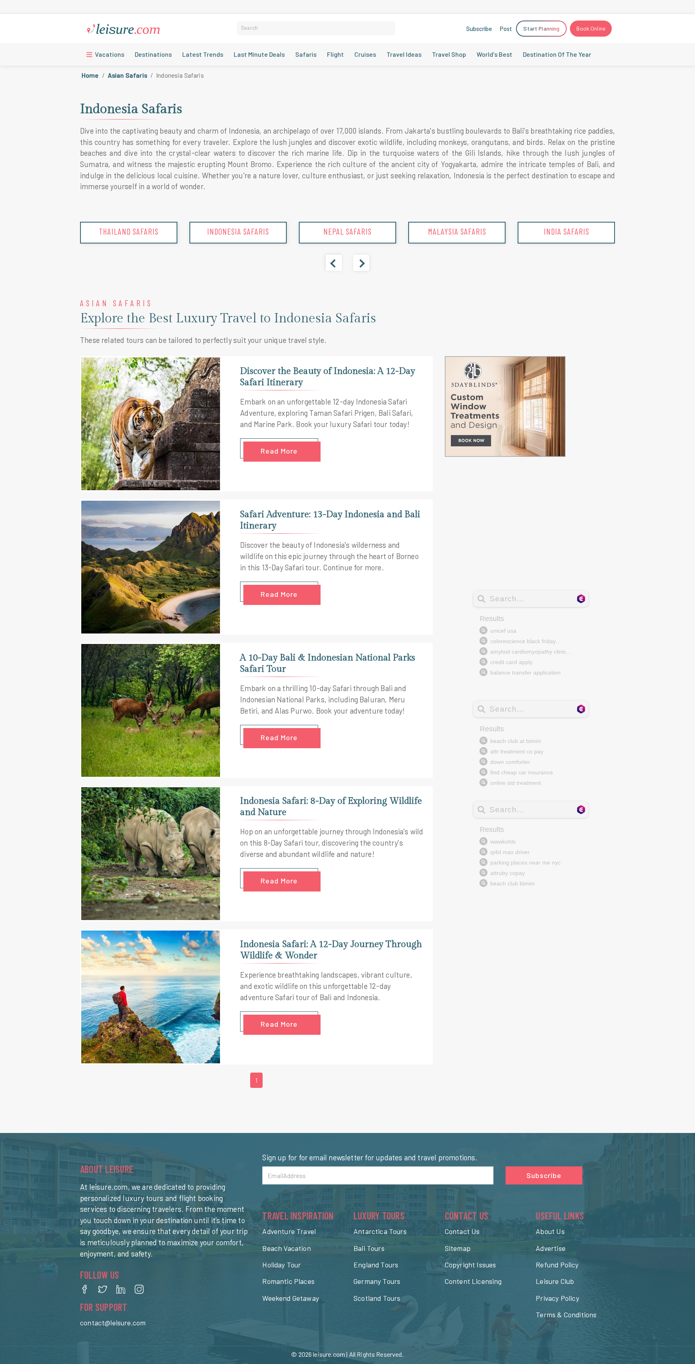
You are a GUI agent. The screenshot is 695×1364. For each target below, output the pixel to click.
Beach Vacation (286, 1248)
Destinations (153, 54)
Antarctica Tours (380, 1231)
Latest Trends (202, 54)
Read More (279, 450)
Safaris (306, 54)
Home (90, 75)
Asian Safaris (127, 75)
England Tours (376, 1264)
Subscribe (479, 28)
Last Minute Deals (259, 54)
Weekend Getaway (290, 1298)
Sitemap (458, 1248)
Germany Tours (377, 1281)
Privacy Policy (557, 1298)
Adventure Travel (289, 1231)
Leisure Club (555, 1281)
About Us (550, 1231)
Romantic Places (288, 1281)
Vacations (109, 54)
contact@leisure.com (113, 1322)
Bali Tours (369, 1248)
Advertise (550, 1248)
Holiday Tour (281, 1264)
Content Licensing (473, 1281)
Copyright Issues (470, 1264)
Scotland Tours (377, 1298)
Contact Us (462, 1231)
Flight (335, 54)
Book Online (590, 28)
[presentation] (334, 263)
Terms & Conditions (566, 1314)
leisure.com (329, 1354)
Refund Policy (557, 1264)
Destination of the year (557, 54)
